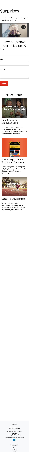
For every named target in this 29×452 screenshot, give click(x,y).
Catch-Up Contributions (13, 198)
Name (2, 49)
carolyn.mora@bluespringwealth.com (14, 437)
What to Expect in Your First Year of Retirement (13, 161)
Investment (14, 449)
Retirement (14, 448)
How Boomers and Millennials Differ (10, 121)
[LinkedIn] (14, 440)
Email (2, 59)
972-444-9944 (16, 427)
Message (3, 69)
